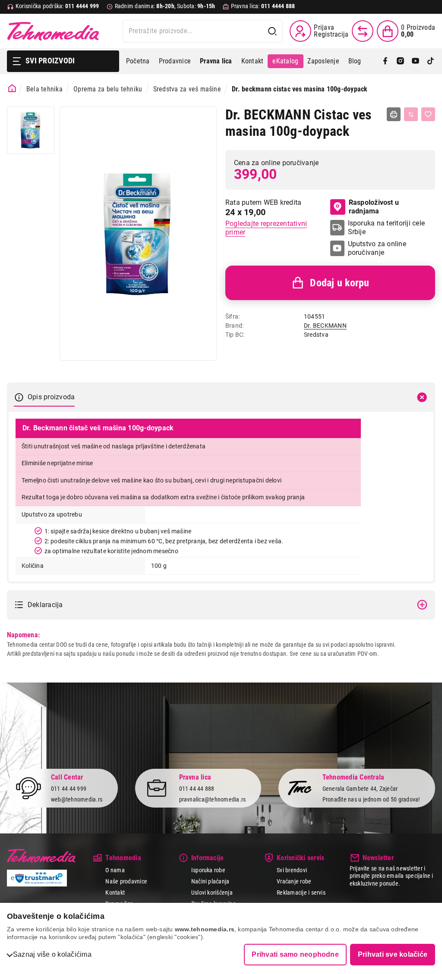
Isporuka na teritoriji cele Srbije (386, 227)
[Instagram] (400, 61)
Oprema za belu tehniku (107, 89)
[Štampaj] (394, 114)
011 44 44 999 (68, 788)
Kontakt (252, 61)
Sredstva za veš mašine (187, 89)
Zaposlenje (323, 61)
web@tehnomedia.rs (76, 799)
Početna (138, 61)
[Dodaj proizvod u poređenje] (411, 114)
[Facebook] (385, 61)
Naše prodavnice (126, 881)
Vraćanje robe (294, 881)
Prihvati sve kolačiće (392, 954)
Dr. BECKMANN (325, 325)
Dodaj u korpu (339, 283)
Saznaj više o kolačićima (52, 954)
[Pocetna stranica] (12, 88)
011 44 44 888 (197, 788)
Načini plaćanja (210, 881)
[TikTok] (430, 61)
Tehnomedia (53, 31)
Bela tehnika (44, 89)
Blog (354, 61)
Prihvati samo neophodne (295, 954)
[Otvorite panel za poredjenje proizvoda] (362, 31)
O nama (114, 870)
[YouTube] (415, 61)
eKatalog (285, 61)
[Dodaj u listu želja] (428, 114)
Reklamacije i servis (301, 892)
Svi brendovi (292, 870)
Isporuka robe (208, 870)
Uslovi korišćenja (212, 892)
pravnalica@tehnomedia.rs (212, 799)
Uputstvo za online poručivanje (377, 248)
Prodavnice (175, 61)
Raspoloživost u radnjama (374, 206)
